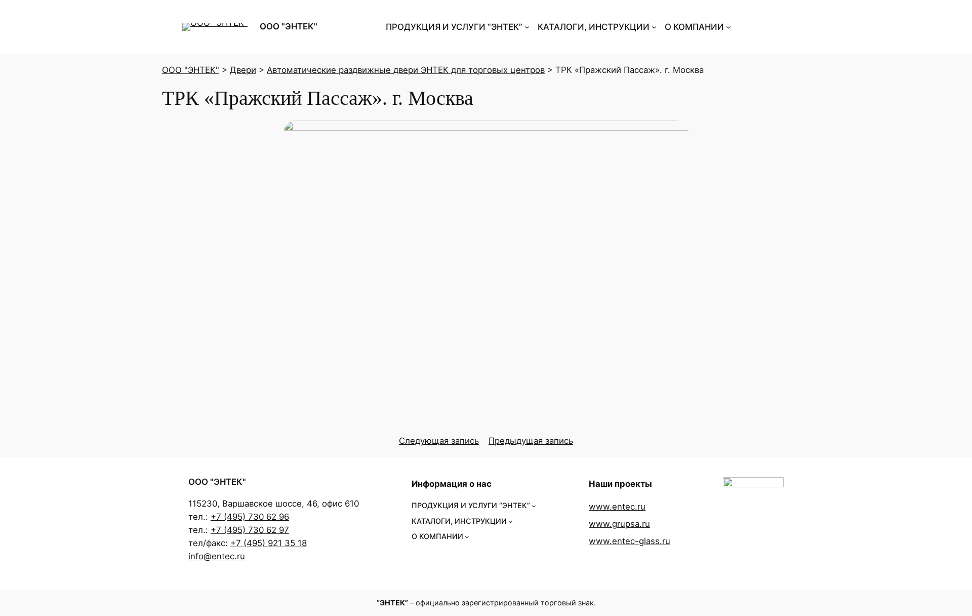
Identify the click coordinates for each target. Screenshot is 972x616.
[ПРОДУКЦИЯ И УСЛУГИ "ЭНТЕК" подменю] (527, 26)
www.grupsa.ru (619, 524)
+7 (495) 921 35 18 (268, 543)
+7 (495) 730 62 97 (250, 530)
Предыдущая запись (531, 441)
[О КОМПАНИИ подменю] (728, 26)
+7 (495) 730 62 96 (250, 517)
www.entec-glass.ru (629, 541)
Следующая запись (439, 441)
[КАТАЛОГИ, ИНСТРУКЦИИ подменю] (654, 26)
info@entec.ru (216, 556)
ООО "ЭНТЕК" (288, 26)
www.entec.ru (617, 507)
